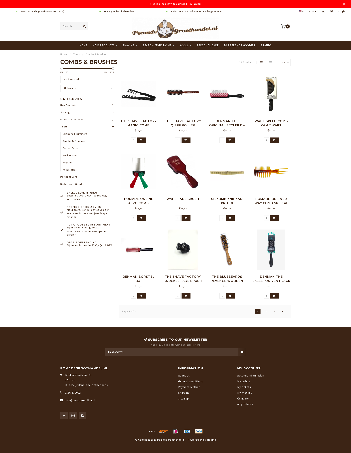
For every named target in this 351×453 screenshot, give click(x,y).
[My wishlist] (331, 11)
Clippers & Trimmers (75, 133)
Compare (243, 398)
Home (83, 45)
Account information (250, 375)
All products (245, 404)
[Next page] (282, 311)
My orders (243, 381)
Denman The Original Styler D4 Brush (227, 125)
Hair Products (104, 45)
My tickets (244, 387)
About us (184, 375)
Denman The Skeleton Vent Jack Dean (271, 281)
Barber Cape (70, 148)
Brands (266, 45)
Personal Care (208, 45)
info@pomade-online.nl (80, 400)
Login (342, 11)
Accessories (70, 169)
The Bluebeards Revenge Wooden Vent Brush (227, 281)
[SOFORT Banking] (163, 431)
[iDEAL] (175, 431)
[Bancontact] (187, 431)
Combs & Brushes (74, 141)
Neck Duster (70, 155)
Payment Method (189, 387)
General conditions (190, 381)
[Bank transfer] (152, 431)
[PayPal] (198, 431)
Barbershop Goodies (239, 45)
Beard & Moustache (156, 45)
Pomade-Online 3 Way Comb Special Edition (271, 203)
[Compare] (323, 11)
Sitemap (183, 398)
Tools (184, 45)
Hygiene (68, 162)
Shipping (184, 392)
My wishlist (244, 392)
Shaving (128, 45)
